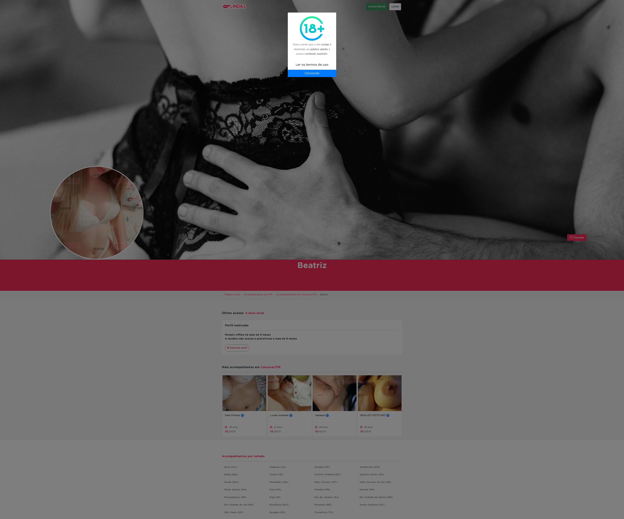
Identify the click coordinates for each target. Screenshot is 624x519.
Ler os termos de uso (312, 64)
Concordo (312, 73)
